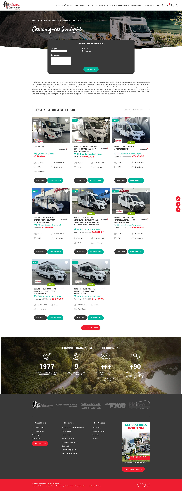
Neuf (86, 49)
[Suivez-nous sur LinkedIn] (148, 485)
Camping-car (96, 427)
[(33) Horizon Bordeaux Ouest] (61, 64)
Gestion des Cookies (94, 486)
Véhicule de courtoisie (69, 453)
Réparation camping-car (70, 442)
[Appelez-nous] (172, 5)
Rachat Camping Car (69, 450)
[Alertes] (178, 210)
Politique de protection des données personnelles (70, 486)
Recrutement (36, 439)
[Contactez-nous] (158, 5)
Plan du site (49, 486)
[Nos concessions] (178, 204)
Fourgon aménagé (98, 431)
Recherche (91, 69)
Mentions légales (37, 486)
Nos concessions (38, 431)
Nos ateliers (66, 435)
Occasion (87, 51)
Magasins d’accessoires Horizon (73, 427)
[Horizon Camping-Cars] (11, 5)
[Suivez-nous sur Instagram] (144, 485)
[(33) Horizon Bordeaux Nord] (61, 62)
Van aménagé (96, 435)
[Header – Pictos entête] (163, 5)
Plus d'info (40, 180)
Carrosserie (65, 446)
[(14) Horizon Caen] (61, 58)
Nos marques (36, 435)
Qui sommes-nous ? (38, 427)
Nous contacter (55, 180)
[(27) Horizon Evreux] (61, 60)
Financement (66, 431)
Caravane (95, 439)
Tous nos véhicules (91, 328)
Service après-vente (68, 439)
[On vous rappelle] (178, 199)
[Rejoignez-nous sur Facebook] (139, 485)
